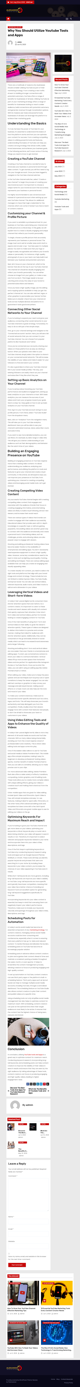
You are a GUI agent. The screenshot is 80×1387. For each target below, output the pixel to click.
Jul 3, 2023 (22, 1135)
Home (53, 1379)
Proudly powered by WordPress (16, 1380)
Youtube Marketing (62, 199)
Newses (35, 1380)
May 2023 (58, 176)
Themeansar (12, 1382)
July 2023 (58, 167)
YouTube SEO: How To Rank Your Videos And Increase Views (63, 114)
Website (11, 1241)
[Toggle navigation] (67, 18)
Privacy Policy (68, 1383)
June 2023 (58, 171)
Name (11, 1217)
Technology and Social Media (18, 1323)
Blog (58, 1379)
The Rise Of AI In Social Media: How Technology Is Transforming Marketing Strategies (63, 129)
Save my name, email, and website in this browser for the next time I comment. (27, 1257)
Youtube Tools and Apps (15, 27)
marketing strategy (37, 930)
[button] (71, 19)
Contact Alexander (67, 1379)
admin (19, 42)
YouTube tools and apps (33, 1055)
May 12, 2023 (22, 1153)
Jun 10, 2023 (44, 1135)
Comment (12, 1176)
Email (11, 1229)
